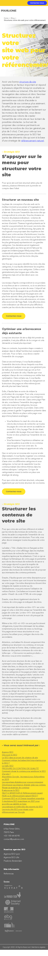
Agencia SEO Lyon (12, 854)
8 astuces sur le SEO (10, 791)
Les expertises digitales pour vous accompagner (22, 782)
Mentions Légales (38, 947)
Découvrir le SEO (9, 755)
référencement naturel (32, 141)
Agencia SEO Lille (11, 858)
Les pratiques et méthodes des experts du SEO (22, 807)
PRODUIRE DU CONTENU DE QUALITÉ (20, 769)
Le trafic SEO (7, 766)
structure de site (27, 82)
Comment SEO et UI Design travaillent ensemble (23, 799)
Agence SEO (7, 752)
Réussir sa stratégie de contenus (15, 788)
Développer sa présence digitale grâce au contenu (24, 785)
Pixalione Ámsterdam (13, 861)
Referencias (9, 874)
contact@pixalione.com (14, 839)
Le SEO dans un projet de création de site (20, 758)
